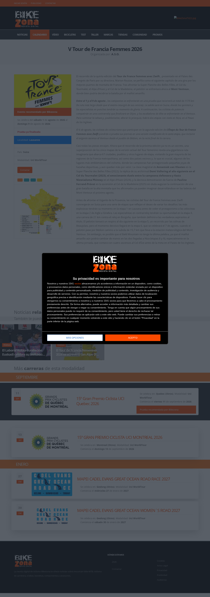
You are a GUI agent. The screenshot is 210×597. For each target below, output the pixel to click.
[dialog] (105, 298)
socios (77, 283)
